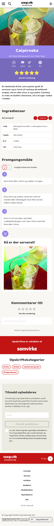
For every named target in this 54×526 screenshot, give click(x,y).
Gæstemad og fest (31, 367)
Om (27, 499)
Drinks (16, 367)
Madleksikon (27, 490)
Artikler (27, 480)
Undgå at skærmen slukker (25, 167)
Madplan (27, 485)
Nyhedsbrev (27, 495)
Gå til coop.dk (27, 505)
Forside (27, 471)
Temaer (27, 476)
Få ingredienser (10, 372)
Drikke (6, 367)
